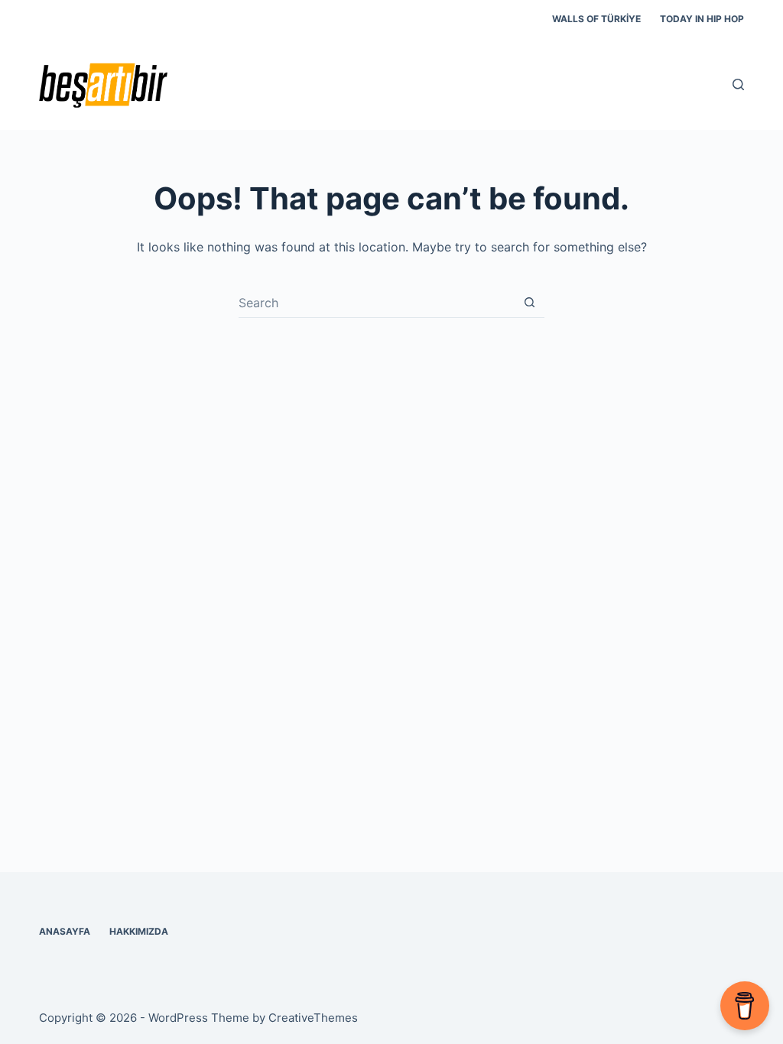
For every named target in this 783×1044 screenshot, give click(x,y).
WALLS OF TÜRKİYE (596, 18)
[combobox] (377, 302)
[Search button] (529, 302)
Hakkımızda (138, 931)
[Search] (738, 84)
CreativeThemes (313, 1017)
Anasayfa (64, 931)
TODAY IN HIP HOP (702, 18)
